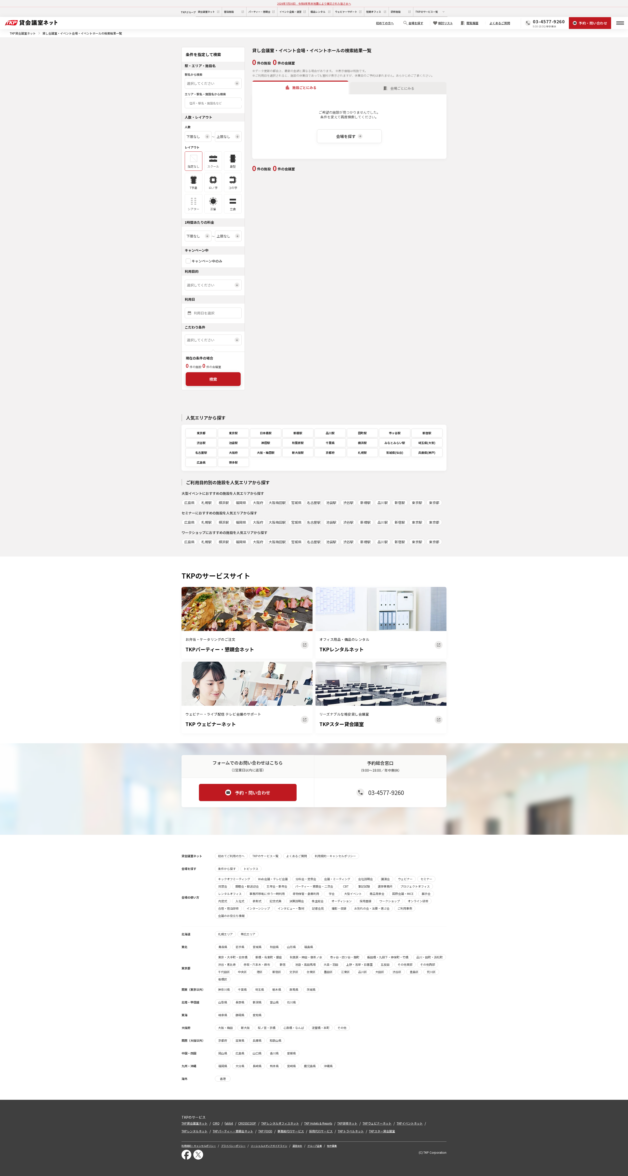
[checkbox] (188, 261)
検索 (213, 379)
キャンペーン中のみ (207, 261)
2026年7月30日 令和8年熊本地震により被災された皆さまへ (314, 3)
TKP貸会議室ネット (23, 33)
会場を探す (346, 136)
